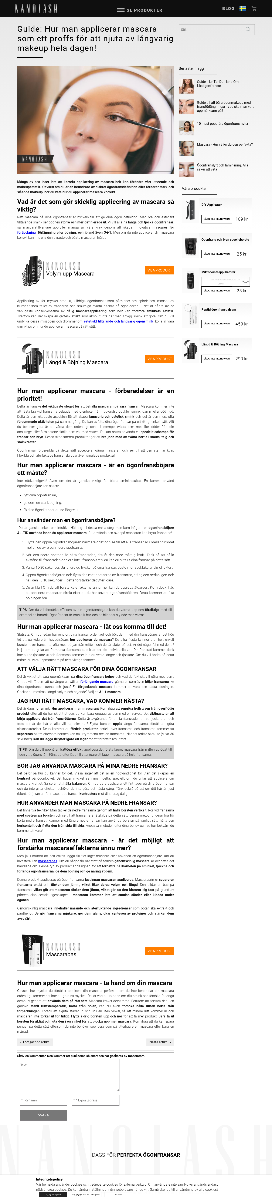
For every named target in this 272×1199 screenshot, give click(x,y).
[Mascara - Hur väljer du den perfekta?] (186, 149)
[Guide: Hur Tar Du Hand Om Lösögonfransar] (186, 87)
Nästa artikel (158, 1042)
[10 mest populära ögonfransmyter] (186, 129)
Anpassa (118, 1194)
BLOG (228, 8)
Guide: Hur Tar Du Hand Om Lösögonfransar (218, 84)
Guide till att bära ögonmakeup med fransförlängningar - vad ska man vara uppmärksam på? (226, 107)
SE (242, 8)
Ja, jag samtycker (53, 1194)
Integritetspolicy (49, 1179)
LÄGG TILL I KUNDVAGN (217, 219)
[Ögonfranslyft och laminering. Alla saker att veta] (186, 170)
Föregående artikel (36, 1042)
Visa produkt (159, 270)
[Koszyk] (254, 8)
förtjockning (26, 232)
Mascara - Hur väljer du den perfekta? (225, 144)
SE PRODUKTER (145, 10)
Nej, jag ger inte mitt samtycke (85, 1194)
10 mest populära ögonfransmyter (222, 124)
